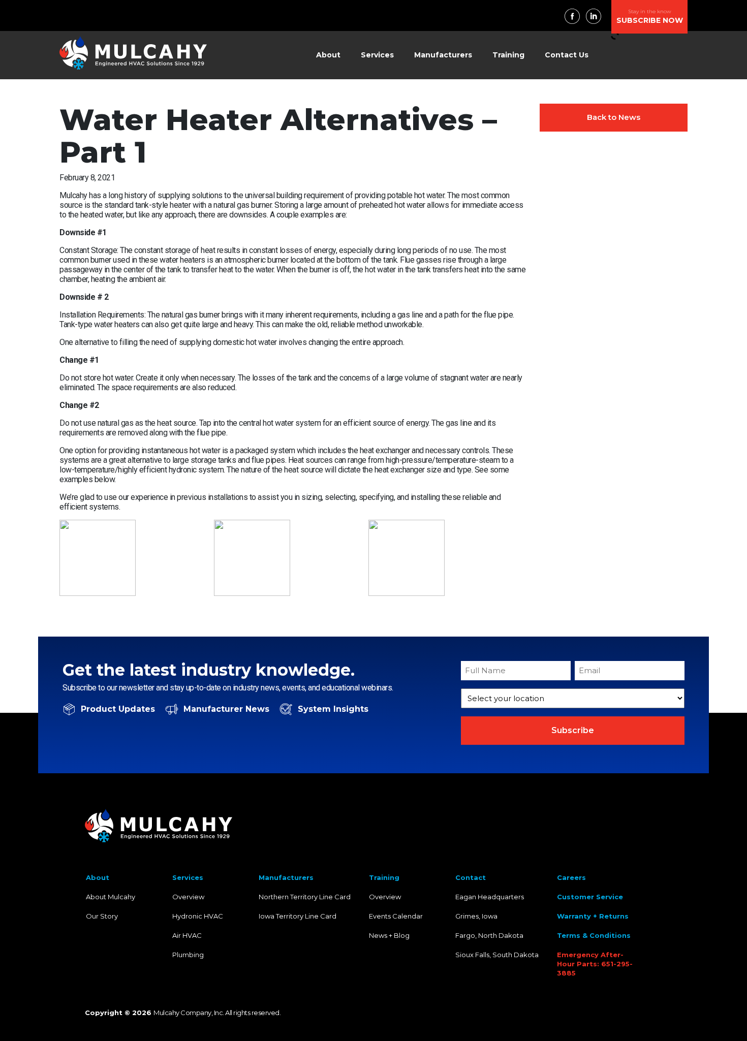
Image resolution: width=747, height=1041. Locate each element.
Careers (571, 877)
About (328, 54)
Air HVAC (187, 935)
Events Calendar (396, 916)
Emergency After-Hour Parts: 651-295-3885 (595, 964)
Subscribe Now (649, 16)
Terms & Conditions (594, 935)
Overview (188, 897)
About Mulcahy (110, 897)
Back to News (613, 117)
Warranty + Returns (593, 916)
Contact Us (566, 54)
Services (377, 54)
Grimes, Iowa (476, 916)
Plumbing (188, 955)
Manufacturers (443, 54)
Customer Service (590, 897)
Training (508, 54)
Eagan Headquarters (489, 897)
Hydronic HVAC (197, 916)
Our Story (102, 916)
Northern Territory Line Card (305, 897)
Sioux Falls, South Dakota (497, 955)
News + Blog (389, 935)
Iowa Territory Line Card (297, 916)
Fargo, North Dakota (489, 935)
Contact (470, 877)
